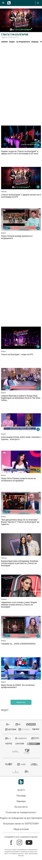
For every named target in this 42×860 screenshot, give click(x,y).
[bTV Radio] (21, 764)
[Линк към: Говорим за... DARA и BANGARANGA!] (21, 636)
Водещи (34, 42)
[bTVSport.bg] (32, 743)
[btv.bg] (8, 724)
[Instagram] (20, 841)
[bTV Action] (9, 729)
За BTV (21, 790)
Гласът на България (14, 34)
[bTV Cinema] (31, 724)
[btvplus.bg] (7, 738)
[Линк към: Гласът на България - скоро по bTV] (21, 347)
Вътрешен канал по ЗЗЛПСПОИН (21, 823)
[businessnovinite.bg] (34, 738)
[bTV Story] (22, 729)
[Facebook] (11, 841)
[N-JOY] (8, 764)
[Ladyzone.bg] (18, 743)
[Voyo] (7, 743)
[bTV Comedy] (18, 724)
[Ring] (34, 729)
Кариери (21, 801)
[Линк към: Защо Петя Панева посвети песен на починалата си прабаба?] (21, 471)
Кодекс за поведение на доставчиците (21, 818)
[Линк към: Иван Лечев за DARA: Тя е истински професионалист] (21, 677)
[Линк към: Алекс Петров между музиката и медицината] (21, 228)
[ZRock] (27, 771)
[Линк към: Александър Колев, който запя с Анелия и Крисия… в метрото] (21, 429)
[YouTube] (29, 841)
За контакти (21, 806)
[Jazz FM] (34, 764)
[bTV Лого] (21, 781)
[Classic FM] (16, 771)
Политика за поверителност (21, 812)
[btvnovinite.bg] (20, 738)
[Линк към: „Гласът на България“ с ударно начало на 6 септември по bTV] (21, 187)
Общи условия (21, 829)
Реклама (21, 795)
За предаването (23, 42)
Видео (12, 42)
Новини (4, 42)
